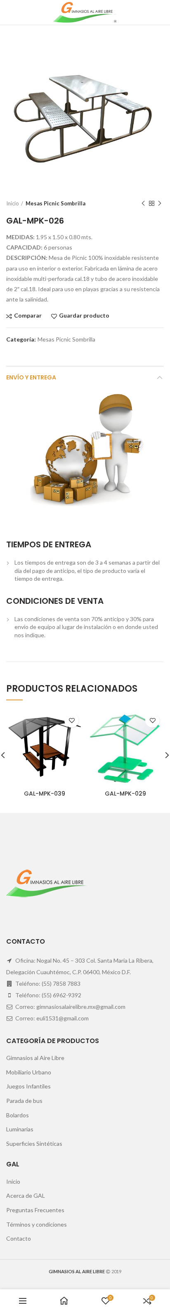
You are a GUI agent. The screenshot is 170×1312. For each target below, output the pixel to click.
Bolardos (17, 1115)
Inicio (12, 203)
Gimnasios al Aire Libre (35, 1057)
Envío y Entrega (31, 377)
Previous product (143, 203)
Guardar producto (84, 316)
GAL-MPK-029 (125, 793)
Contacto (18, 1238)
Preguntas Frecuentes (35, 1209)
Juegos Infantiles (28, 1086)
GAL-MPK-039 (44, 793)
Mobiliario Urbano (28, 1072)
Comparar (28, 316)
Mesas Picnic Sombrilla (55, 203)
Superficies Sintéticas (34, 1143)
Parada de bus (24, 1100)
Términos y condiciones (36, 1224)
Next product (160, 203)
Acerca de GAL (25, 1195)
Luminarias (19, 1129)
